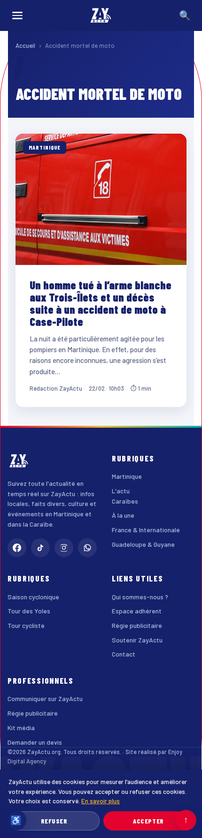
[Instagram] (63, 547)
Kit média (21, 728)
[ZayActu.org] (101, 15)
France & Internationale (146, 530)
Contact (123, 654)
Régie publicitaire (137, 625)
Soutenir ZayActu (137, 640)
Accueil (25, 45)
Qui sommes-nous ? (140, 597)
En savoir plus (100, 801)
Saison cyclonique (33, 597)
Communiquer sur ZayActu (45, 698)
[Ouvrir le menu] (17, 15)
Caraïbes (125, 501)
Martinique (127, 476)
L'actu (121, 491)
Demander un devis (35, 742)
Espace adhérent (137, 611)
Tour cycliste (26, 625)
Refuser (54, 821)
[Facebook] (17, 547)
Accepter (148, 821)
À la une (123, 515)
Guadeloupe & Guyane (143, 544)
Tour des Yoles (29, 611)
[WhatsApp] (87, 547)
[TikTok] (40, 547)
